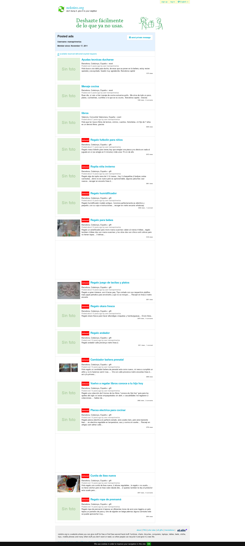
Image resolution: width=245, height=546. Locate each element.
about (139, 530)
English (183, 1)
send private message (141, 37)
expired (86, 53)
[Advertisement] (105, 259)
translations (169, 530)
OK (148, 543)
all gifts (160, 530)
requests (93, 53)
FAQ (144, 530)
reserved (71, 53)
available (63, 53)
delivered (79, 53)
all (58, 53)
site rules (152, 530)
